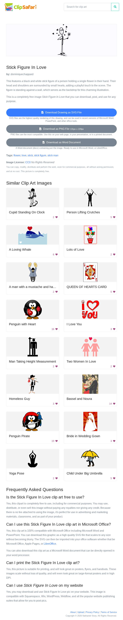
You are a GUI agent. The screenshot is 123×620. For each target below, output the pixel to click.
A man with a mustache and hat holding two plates (44, 287)
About (73, 612)
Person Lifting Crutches (83, 212)
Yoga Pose (16, 473)
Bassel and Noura (79, 399)
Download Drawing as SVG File (62, 112)
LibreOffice (50, 543)
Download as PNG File (62, 129)
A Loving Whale (20, 249)
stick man (53, 155)
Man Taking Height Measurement (32, 361)
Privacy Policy (92, 612)
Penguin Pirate (19, 436)
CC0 (28, 162)
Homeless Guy (19, 399)
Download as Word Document (63, 142)
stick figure (40, 155)
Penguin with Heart (22, 324)
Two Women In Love (81, 361)
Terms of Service (109, 612)
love (24, 155)
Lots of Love (75, 249)
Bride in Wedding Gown (83, 436)
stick (30, 155)
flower (17, 155)
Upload (81, 612)
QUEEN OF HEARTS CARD (87, 287)
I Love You (74, 324)
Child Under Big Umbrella (84, 473)
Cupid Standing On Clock (27, 212)
